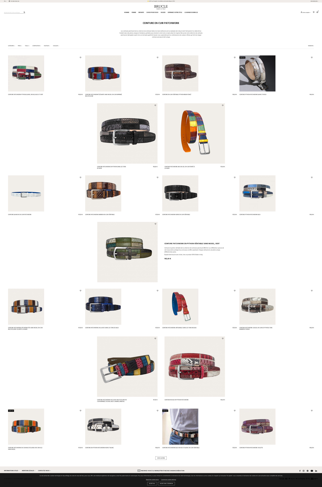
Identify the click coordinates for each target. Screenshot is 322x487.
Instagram (303, 471)
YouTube (312, 471)
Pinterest (307, 471)
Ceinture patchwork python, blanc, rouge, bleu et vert (25, 95)
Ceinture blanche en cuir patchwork (19, 215)
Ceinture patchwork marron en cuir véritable (100, 215)
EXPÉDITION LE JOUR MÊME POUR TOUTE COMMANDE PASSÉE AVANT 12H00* (161, 1)
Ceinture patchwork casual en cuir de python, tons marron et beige (255, 328)
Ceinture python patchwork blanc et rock (252, 95)
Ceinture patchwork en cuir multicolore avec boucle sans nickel (25, 448)
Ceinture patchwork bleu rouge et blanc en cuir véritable (180, 448)
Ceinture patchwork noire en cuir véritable (176, 215)
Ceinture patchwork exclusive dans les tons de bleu (102, 328)
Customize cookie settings (168, 480)
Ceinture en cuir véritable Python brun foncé (176, 95)
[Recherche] (24, 12)
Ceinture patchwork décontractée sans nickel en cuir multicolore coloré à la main (25, 328)
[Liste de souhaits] (313, 12)
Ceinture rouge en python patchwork (177, 400)
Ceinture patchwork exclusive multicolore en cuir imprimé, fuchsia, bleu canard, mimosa (112, 400)
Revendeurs (314, 1)
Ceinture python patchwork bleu (249, 215)
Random (310, 46)
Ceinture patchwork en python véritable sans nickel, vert (192, 243)
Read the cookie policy (152, 480)
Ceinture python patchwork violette (251, 448)
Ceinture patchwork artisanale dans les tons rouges (179, 328)
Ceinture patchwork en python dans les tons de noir (111, 167)
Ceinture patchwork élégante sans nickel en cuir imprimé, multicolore (103, 95)
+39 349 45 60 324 (15, 1)
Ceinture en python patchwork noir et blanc (99, 448)
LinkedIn (316, 471)
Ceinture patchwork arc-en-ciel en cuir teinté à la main (180, 167)
